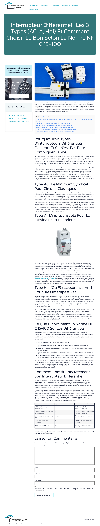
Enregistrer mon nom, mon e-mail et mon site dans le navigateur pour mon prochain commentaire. (64, 490)
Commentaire (40, 446)
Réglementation (33, 9)
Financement (55, 6)
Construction (44, 6)
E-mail (37, 474)
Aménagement (33, 6)
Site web (38, 480)
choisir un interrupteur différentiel (45, 278)
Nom (37, 467)
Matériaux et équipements (70, 6)
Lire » (9, 129)
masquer (45, 117)
